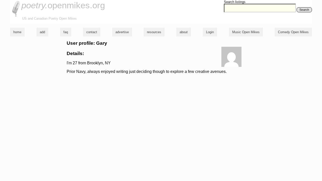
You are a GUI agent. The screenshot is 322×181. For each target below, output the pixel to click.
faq (65, 32)
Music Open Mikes (246, 32)
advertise (122, 32)
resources (154, 32)
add (42, 32)
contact (91, 32)
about (184, 32)
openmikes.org (63, 5)
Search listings (235, 2)
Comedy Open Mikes (293, 32)
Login (210, 32)
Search (304, 10)
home (17, 32)
